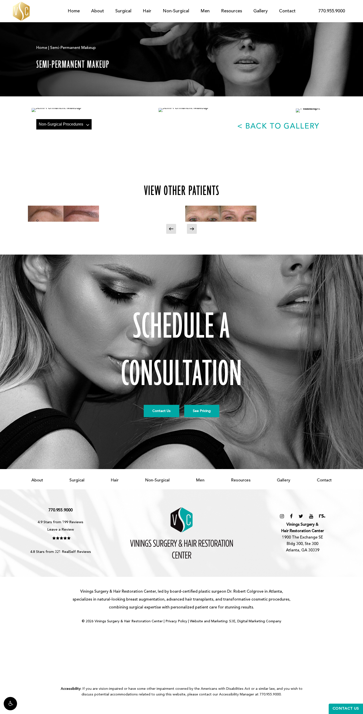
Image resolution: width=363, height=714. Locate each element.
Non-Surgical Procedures (61, 124)
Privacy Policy (176, 621)
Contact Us (346, 709)
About (37, 480)
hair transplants (199, 600)
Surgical (76, 480)
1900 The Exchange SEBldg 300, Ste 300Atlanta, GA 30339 (302, 537)
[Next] (192, 229)
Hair (115, 480)
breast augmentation (145, 600)
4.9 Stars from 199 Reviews (60, 522)
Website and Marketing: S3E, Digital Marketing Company (235, 621)
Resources (241, 480)
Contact (324, 480)
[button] (10, 703)
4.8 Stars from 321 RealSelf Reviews (60, 552)
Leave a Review (60, 530)
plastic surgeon (212, 592)
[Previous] (171, 229)
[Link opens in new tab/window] (281, 516)
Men (200, 480)
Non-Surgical (157, 480)
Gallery (283, 480)
